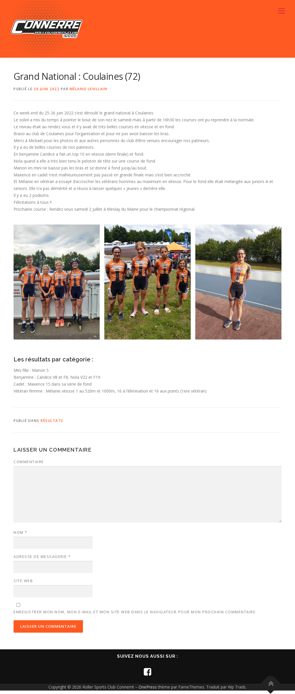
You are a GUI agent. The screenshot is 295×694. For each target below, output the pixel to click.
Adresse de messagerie (42, 556)
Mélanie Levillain (88, 88)
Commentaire (29, 461)
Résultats (52, 420)
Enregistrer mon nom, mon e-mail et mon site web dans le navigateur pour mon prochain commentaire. (135, 611)
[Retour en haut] (270, 684)
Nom (20, 532)
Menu (281, 11)
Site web (23, 580)
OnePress (148, 687)
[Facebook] (147, 672)
